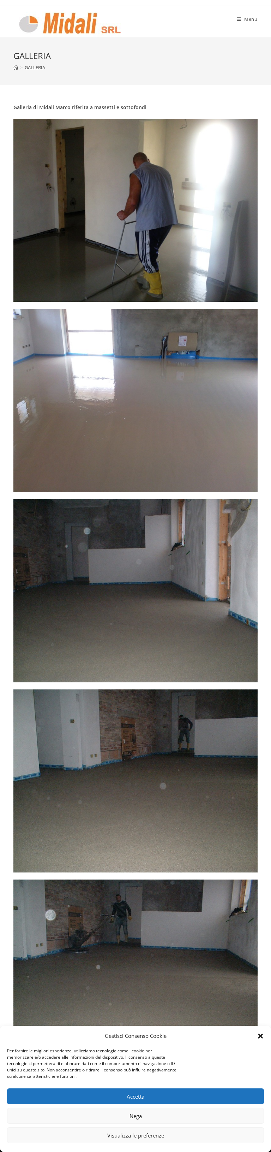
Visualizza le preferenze (135, 1135)
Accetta (135, 1096)
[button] (260, 1036)
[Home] (15, 67)
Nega (136, 1115)
